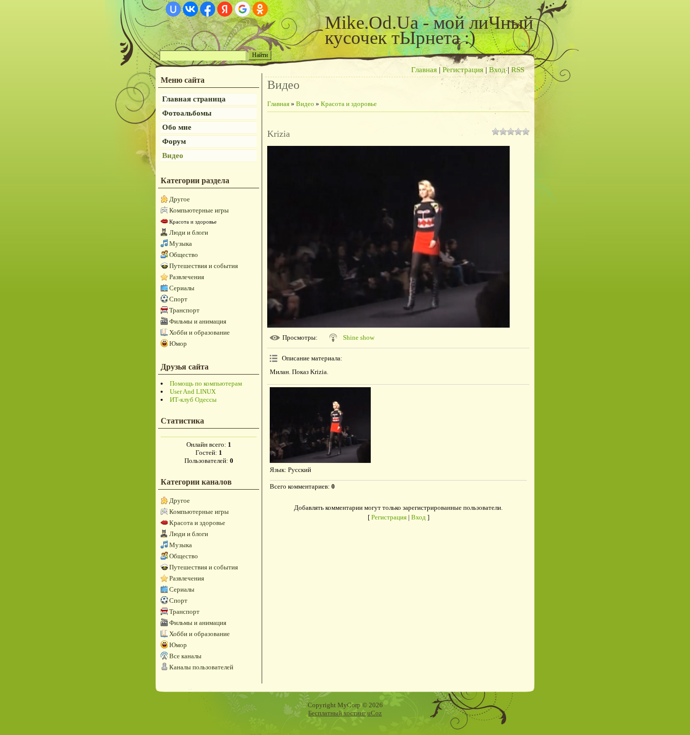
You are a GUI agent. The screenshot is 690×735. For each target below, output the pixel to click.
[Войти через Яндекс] (224, 9)
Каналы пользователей (201, 667)
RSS (517, 70)
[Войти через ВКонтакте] (190, 9)
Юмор (178, 343)
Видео (305, 104)
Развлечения (186, 277)
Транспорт (184, 310)
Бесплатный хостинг (337, 713)
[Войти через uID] (173, 9)
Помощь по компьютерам (206, 383)
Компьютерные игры (199, 210)
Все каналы (185, 656)
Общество (183, 254)
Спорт (178, 299)
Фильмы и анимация (197, 321)
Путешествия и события (203, 266)
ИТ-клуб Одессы (193, 399)
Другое (179, 199)
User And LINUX (193, 391)
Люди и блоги (188, 232)
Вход (497, 70)
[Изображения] (320, 425)
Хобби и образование (199, 332)
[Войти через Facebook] (207, 9)
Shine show (358, 337)
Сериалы (181, 288)
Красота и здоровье (193, 222)
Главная (424, 70)
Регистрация (462, 70)
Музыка (180, 243)
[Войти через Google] (242, 9)
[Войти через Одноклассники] (260, 9)
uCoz (374, 713)
